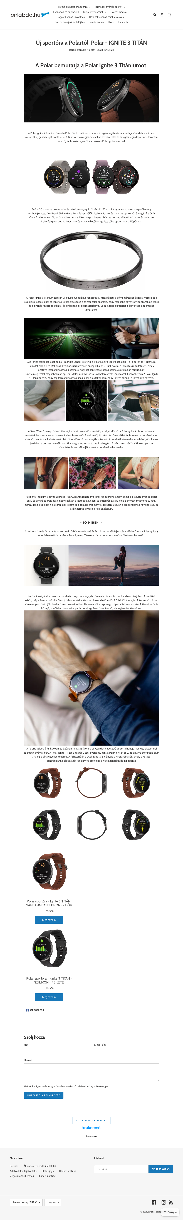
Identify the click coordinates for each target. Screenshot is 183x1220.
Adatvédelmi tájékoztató (23, 1171)
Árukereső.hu (91, 1137)
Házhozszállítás (67, 1171)
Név (26, 1045)
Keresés (14, 1166)
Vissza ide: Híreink (94, 1120)
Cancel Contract (47, 1176)
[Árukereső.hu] (91, 1129)
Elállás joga (48, 1171)
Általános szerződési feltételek (40, 1166)
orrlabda (151, 1212)
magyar (52, 1202)
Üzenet (28, 1060)
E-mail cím (100, 1045)
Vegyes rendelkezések (22, 1176)
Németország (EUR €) (25, 1202)
